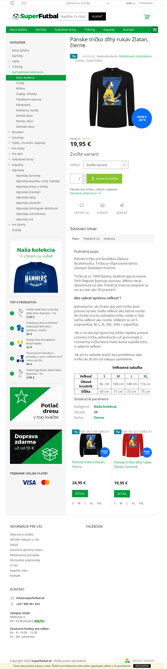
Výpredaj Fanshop (28, 175)
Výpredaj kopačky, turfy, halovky (38, 181)
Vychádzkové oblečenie (27, 72)
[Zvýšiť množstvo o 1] (84, 176)
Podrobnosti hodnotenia (135, 56)
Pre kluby (18, 148)
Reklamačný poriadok (24, 555)
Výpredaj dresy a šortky (32, 186)
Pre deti (17, 154)
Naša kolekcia (25, 77)
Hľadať (97, 16)
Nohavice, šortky (27, 110)
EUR (129, 3)
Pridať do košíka (107, 179)
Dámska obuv (25, 126)
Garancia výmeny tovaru (26, 550)
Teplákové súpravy (28, 99)
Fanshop (18, 137)
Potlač (14, 545)
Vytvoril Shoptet (143, 660)
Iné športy (19, 224)
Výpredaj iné (24, 219)
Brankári (18, 132)
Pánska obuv (24, 121)
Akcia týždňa (20, 50)
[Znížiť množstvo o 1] (84, 181)
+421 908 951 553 (28, 604)
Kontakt (15, 576)
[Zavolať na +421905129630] (16, 3)
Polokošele (23, 105)
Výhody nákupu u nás (24, 539)
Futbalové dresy (23, 159)
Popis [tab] (75, 238)
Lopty (15, 61)
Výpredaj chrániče (28, 203)
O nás (14, 565)
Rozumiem (141, 666)
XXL (99, 503)
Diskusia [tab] (109, 238)
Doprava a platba (78, 3)
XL (91, 503)
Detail (80, 493)
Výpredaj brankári (28, 192)
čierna (99, 417)
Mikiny (20, 88)
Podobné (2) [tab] (92, 238)
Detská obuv (24, 115)
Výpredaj (18, 170)
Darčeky (17, 56)
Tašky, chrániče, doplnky (28, 143)
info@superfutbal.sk (30, 598)
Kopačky (17, 165)
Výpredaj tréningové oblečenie (37, 208)
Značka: (88, 60)
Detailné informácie (83, 193)
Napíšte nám (18, 570)
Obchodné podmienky (25, 560)
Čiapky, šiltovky (26, 94)
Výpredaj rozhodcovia (30, 214)
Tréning (17, 67)
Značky (16, 230)
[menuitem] (18, 29)
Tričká (20, 83)
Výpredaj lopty (26, 197)
